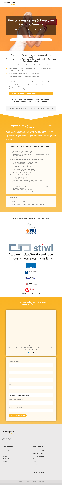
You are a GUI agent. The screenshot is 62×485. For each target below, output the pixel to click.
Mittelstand (5, 457)
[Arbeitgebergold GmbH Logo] (10, 1)
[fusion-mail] (33, 354)
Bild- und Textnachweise (38, 474)
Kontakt (4, 455)
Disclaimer (35, 468)
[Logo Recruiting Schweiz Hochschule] (31, 295)
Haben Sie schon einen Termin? (16, 401)
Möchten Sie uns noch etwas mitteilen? (17, 409)
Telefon (11, 386)
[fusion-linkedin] (28, 354)
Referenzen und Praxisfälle (39, 457)
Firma (10, 371)
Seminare (5, 463)
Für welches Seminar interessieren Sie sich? (18, 393)
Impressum (35, 466)
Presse (34, 463)
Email (10, 378)
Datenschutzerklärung (38, 471)
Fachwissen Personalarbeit (39, 452)
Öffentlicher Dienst (6, 460)
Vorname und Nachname (14, 363)
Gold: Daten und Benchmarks (39, 460)
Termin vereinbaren (7, 452)
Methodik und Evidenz (38, 455)
